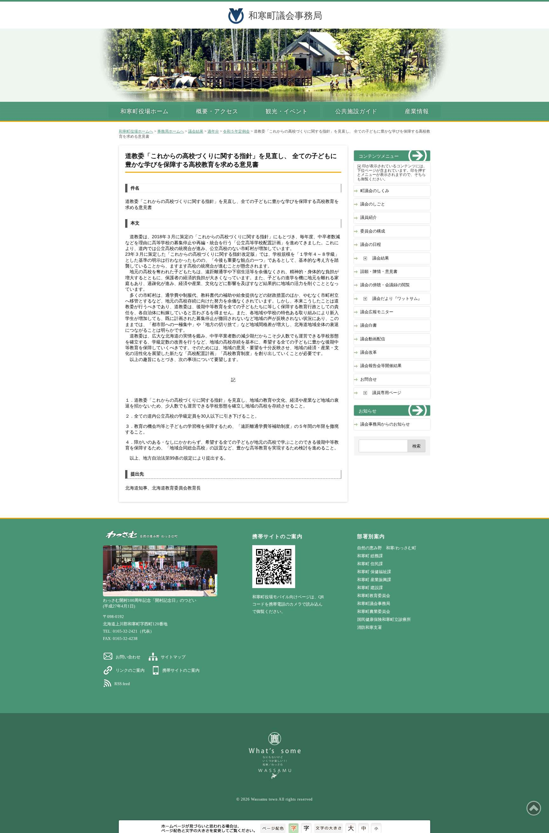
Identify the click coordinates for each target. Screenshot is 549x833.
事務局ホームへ (170, 131)
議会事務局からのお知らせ (385, 424)
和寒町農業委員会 (373, 611)
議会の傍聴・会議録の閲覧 (385, 285)
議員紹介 (368, 217)
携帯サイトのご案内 (181, 670)
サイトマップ (173, 657)
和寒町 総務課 (370, 555)
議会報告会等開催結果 (381, 366)
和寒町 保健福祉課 (374, 571)
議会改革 (368, 352)
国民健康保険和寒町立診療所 (384, 619)
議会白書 (368, 325)
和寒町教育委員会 (373, 595)
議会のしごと (372, 204)
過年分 (213, 131)
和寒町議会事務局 (285, 15)
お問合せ (368, 379)
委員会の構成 (372, 231)
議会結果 (195, 131)
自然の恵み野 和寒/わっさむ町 (386, 547)
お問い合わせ (128, 657)
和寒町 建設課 (370, 587)
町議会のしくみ (374, 191)
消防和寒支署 (369, 627)
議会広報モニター (376, 312)
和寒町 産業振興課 (374, 579)
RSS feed (122, 683)
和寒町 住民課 (370, 563)
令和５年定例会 (236, 131)
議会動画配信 (372, 339)
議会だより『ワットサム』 (397, 298)
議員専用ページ (386, 393)
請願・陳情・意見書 (378, 271)
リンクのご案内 (130, 670)
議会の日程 (370, 244)
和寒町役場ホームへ (136, 131)
